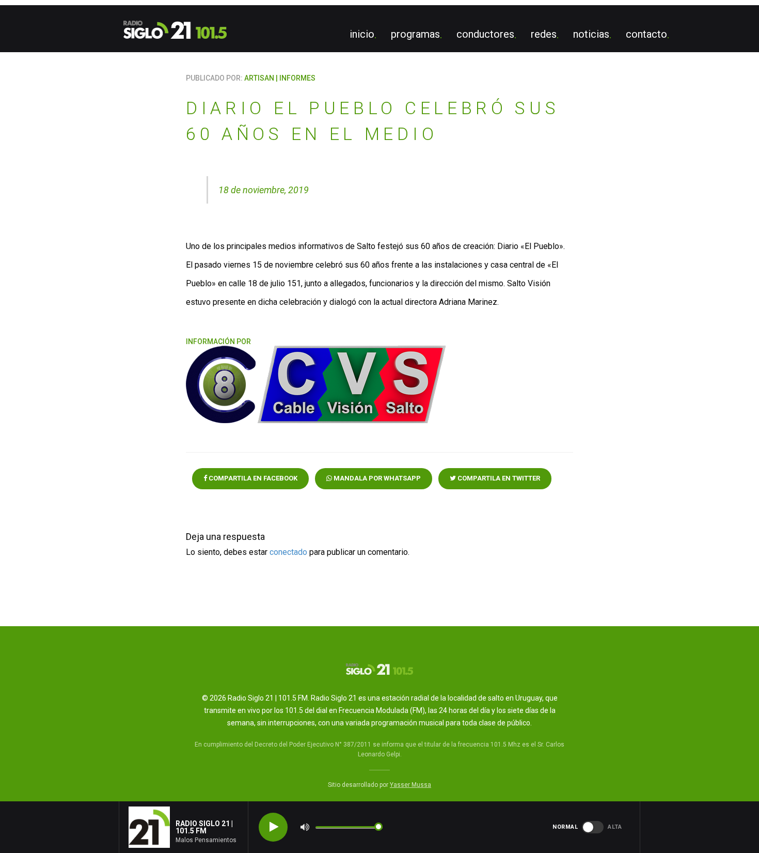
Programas (415, 34)
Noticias (591, 34)
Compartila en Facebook (252, 478)
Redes (544, 34)
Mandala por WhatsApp (376, 478)
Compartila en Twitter (498, 478)
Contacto (646, 34)
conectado (288, 552)
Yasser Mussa (410, 784)
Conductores (485, 34)
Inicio (362, 34)
